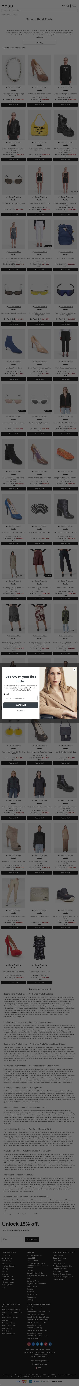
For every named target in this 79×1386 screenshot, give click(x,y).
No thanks (20, 711)
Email (6, 694)
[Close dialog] (74, 669)
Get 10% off (21, 705)
